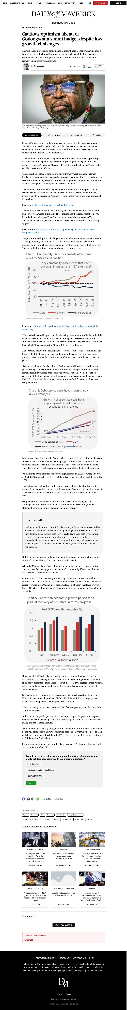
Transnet (50, 815)
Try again (29, 939)
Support (98, 3)
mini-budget (67, 819)
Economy (34, 815)
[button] (87, 66)
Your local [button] (50, 3)
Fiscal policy (61, 815)
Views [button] (38, 3)
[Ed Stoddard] (26, 66)
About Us (64, 957)
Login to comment (63, 925)
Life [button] (60, 3)
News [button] (30, 3)
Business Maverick (29, 811)
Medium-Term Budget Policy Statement (37, 819)
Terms (68, 994)
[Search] (90, 3)
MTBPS (57, 819)
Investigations (17, 3)
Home (4, 3)
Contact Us (79, 957)
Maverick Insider (46, 957)
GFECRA (89, 819)
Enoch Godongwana (75, 815)
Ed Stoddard (39, 66)
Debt (42, 815)
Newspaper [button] (70, 3)
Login (118, 3)
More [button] (81, 3)
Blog (91, 957)
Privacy (59, 994)
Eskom (25, 815)
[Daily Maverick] (63, 14)
